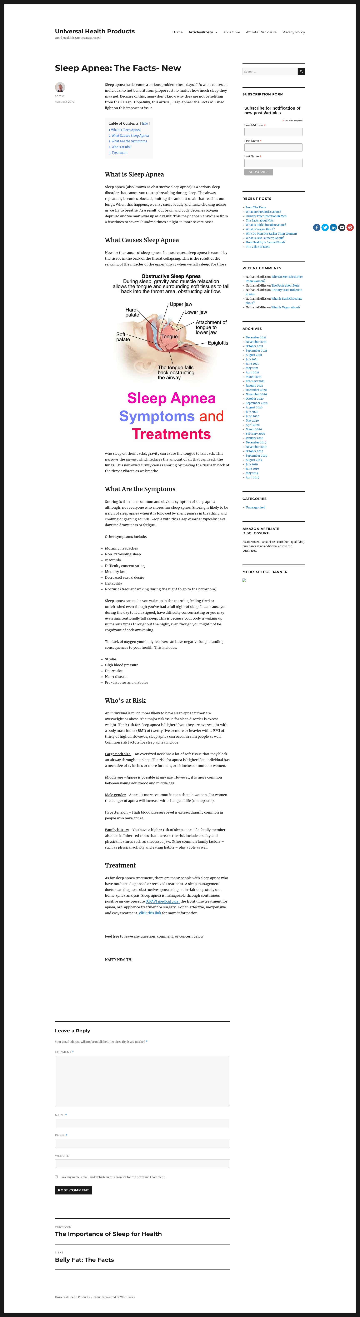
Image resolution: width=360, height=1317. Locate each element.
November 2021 (256, 342)
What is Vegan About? (260, 229)
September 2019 (256, 455)
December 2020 (256, 390)
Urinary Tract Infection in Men (266, 216)
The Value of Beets (258, 247)
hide (145, 123)
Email (61, 1135)
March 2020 (254, 429)
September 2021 (256, 350)
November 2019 (256, 447)
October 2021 (254, 346)
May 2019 (252, 473)
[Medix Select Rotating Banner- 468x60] (273, 580)
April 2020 (253, 425)
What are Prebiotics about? (263, 212)
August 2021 (254, 355)
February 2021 (255, 381)
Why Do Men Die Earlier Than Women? (271, 233)
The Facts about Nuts (260, 220)
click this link (149, 913)
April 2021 (252, 372)
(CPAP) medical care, (163, 901)
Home (177, 32)
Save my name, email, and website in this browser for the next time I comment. (113, 1177)
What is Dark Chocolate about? (266, 225)
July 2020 (252, 412)
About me (231, 32)
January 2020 (254, 438)
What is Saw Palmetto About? (265, 238)
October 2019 (254, 451)
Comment (64, 1052)
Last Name (252, 156)
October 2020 (255, 399)
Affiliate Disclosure (261, 32)
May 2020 (252, 420)
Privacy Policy (293, 32)
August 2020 (254, 407)
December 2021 (256, 337)
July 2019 (252, 464)
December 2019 (256, 442)
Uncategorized (255, 507)
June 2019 (252, 469)
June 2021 (252, 364)
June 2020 (252, 416)
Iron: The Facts (256, 207)
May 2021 (252, 368)
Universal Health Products (95, 31)
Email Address (255, 125)
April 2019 (252, 477)
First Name (252, 141)
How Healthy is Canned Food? (265, 242)
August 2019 (254, 460)
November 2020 (256, 394)
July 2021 (252, 359)
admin (59, 96)
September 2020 (257, 403)
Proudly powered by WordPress (114, 1297)
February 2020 (255, 434)
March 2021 (253, 377)
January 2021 (254, 385)
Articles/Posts (201, 32)
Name (61, 1115)
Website (62, 1155)
